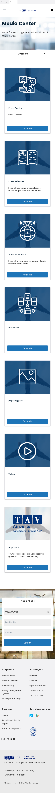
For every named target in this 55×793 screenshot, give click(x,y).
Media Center (8, 675)
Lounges (33, 675)
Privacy (30, 770)
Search (27, 642)
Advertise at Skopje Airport (11, 722)
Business (13, 2)
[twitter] (4, 739)
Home (5, 32)
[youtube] (14, 739)
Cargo (5, 715)
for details (27, 128)
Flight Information (38, 685)
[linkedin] (10, 739)
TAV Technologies (30, 783)
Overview (23, 53)
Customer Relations (15, 774)
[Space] (27, 10)
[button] (52, 10)
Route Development (11, 728)
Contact (20, 770)
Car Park (33, 680)
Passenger (5, 2)
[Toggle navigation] (7, 10)
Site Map (9, 770)
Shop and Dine (36, 695)
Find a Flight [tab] (28, 600)
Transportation (36, 690)
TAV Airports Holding (11, 698)
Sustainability (8, 685)
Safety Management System (11, 692)
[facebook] (1, 739)
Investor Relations (10, 680)
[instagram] (7, 739)
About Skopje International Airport (28, 32)
